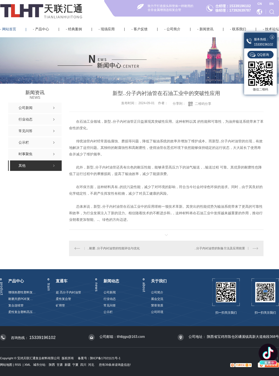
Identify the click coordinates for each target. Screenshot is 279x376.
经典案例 (75, 29)
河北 (91, 364)
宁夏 (75, 364)
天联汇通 (63, 8)
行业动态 (110, 299)
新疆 (68, 364)
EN (271, 3)
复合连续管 (16, 305)
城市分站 (39, 364)
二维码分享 (203, 103)
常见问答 (110, 305)
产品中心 (42, 29)
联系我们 (239, 29)
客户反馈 (141, 29)
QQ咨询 (263, 54)
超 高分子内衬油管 (68, 292)
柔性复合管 (63, 299)
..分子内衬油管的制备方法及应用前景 (219, 248)
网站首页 (9, 29)
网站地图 (6, 364)
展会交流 (157, 299)
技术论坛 (272, 29)
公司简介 (173, 29)
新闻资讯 (206, 29)
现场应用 (108, 29)
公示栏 (108, 312)
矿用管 (60, 305)
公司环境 (157, 312)
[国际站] (260, 11)
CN (259, 3)
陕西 (52, 364)
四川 (83, 364)
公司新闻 (110, 292)
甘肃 (60, 364)
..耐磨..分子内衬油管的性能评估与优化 (113, 248)
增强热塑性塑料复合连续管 (22, 292)
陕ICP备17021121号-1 (105, 358)
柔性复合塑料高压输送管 (22, 312)
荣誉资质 (157, 305)
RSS (18, 364)
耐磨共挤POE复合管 (22, 299)
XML (27, 364)
